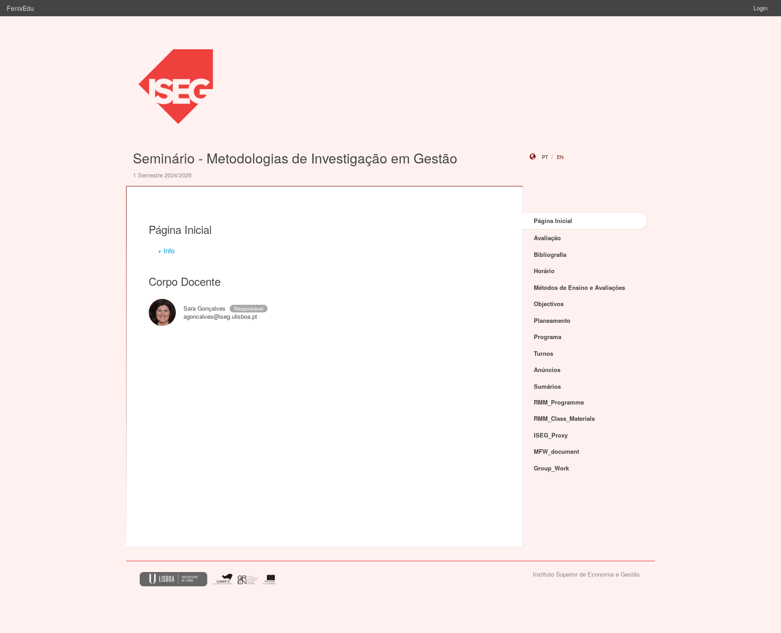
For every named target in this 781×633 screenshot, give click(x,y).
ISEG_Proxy (551, 435)
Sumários (547, 386)
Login (760, 8)
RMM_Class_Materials (564, 418)
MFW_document (556, 451)
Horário (544, 270)
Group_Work (551, 468)
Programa (547, 336)
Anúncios (547, 369)
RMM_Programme (559, 402)
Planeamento (552, 320)
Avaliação (547, 237)
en (560, 156)
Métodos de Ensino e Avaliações (579, 287)
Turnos (543, 353)
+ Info (166, 250)
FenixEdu (20, 8)
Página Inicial (553, 220)
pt (545, 156)
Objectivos (549, 303)
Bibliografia (550, 254)
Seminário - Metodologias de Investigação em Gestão (295, 158)
